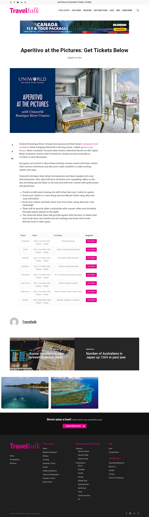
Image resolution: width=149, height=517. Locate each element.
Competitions (114, 452)
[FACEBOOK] (14, 2)
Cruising (46, 460)
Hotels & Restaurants (51, 474)
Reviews (13, 463)
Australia (81, 469)
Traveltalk (29, 320)
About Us (112, 467)
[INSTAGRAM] (25, 2)
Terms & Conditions (116, 478)
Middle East (82, 481)
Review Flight (83, 455)
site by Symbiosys (33, 513)
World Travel (47, 482)
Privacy (111, 474)
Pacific (80, 473)
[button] (74, 426)
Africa (80, 466)
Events (45, 467)
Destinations (15, 460)
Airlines (46, 456)
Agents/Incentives (50, 452)
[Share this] (12, 143)
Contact (112, 470)
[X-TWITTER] (11, 2)
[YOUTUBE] (18, 2)
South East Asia (84, 495)
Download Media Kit (116, 463)
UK (79, 499)
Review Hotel (83, 459)
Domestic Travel (49, 463)
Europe (80, 477)
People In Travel (49, 478)
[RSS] (21, 2)
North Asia (82, 488)
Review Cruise (83, 451)
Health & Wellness (50, 471)
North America (83, 484)
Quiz (110, 448)
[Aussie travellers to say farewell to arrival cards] (42, 352)
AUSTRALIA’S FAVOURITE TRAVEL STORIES (74, 2)
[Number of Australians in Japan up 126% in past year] (106, 352)
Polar (80, 492)
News (12, 456)
